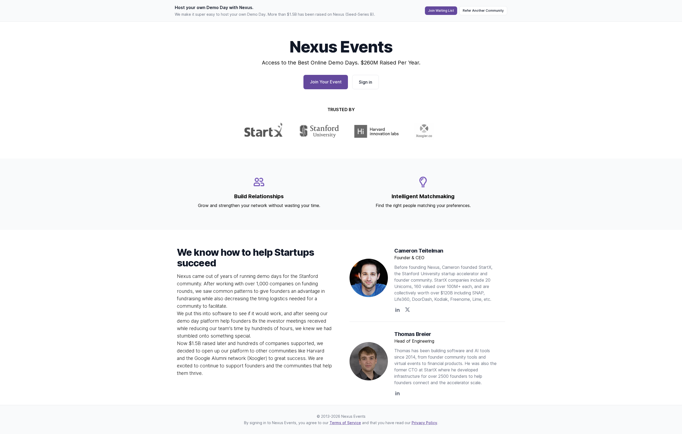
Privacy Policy (424, 422)
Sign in (365, 82)
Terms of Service (345, 422)
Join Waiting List (441, 11)
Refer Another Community (483, 11)
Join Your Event (326, 81)
